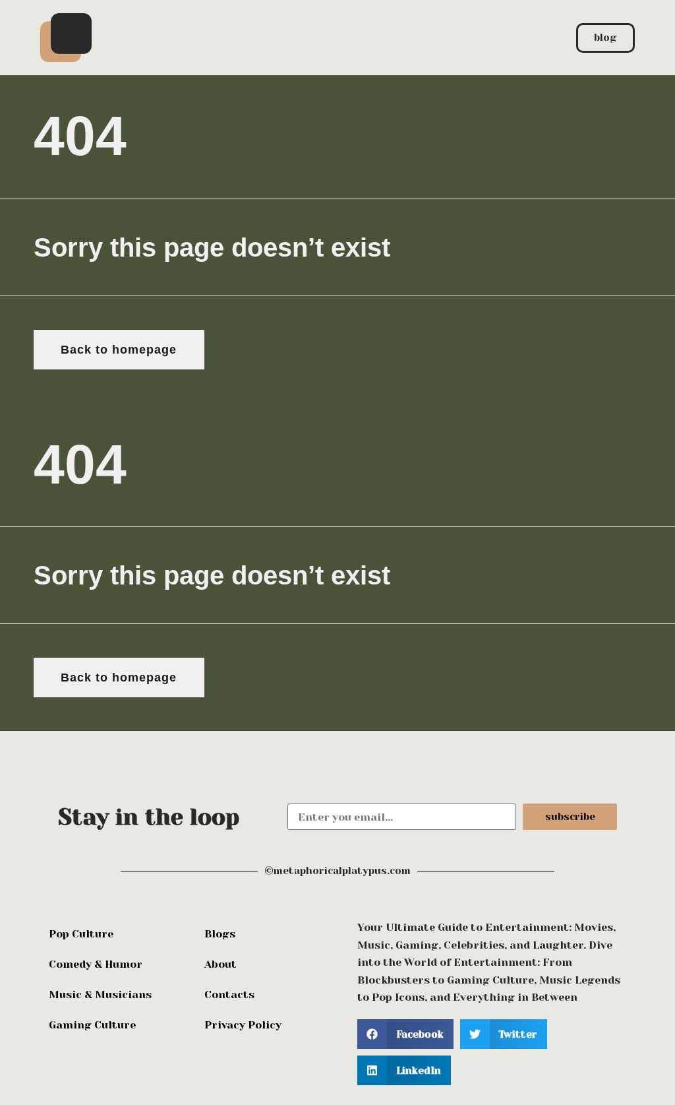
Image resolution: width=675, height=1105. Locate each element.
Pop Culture (81, 934)
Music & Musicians (100, 994)
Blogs (219, 934)
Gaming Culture (92, 1025)
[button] (405, 1034)
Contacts (229, 994)
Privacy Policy (242, 1025)
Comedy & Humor (95, 964)
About (220, 964)
